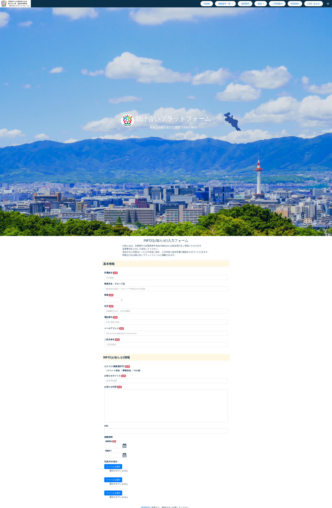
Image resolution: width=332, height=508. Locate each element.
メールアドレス (113, 328)
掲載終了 (108, 451)
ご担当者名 (111, 339)
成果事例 (245, 3)
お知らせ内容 (112, 386)
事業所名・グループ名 (114, 283)
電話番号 (110, 317)
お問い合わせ (313, 3)
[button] (328, 3)
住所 (108, 306)
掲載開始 (110, 441)
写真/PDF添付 (110, 461)
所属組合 (110, 272)
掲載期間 (108, 437)
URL (106, 426)
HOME (207, 3)
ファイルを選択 (113, 466)
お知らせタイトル (114, 375)
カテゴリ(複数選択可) (116, 366)
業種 (108, 295)
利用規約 (295, 3)
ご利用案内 (277, 3)
